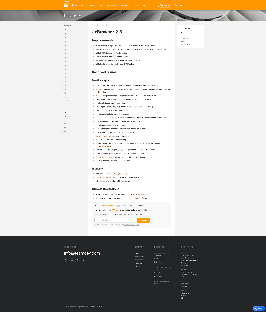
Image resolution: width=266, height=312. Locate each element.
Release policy (68, 25)
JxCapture (157, 270)
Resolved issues (185, 35)
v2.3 (66, 112)
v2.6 (66, 97)
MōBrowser (158, 262)
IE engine (183, 41)
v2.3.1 (67, 108)
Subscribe (143, 220)
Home (137, 253)
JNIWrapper (158, 276)
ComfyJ (157, 273)
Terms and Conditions (131, 225)
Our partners (139, 260)
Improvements (184, 32)
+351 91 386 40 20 (187, 256)
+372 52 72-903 (186, 272)
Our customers (139, 257)
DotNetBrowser (159, 259)
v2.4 (66, 104)
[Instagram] (83, 260)
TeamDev (72, 307)
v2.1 (66, 120)
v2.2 (66, 116)
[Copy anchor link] (116, 40)
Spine (156, 284)
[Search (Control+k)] (176, 5)
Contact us (138, 263)
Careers (137, 266)
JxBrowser (76, 5)
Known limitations (185, 44)
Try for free (165, 5)
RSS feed (115, 210)
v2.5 (66, 101)
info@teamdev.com (82, 253)
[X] (66, 260)
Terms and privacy (97, 307)
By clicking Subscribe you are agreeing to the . (117, 225)
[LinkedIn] (72, 260)
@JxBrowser (109, 205)
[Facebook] (77, 260)
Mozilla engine (185, 38)
